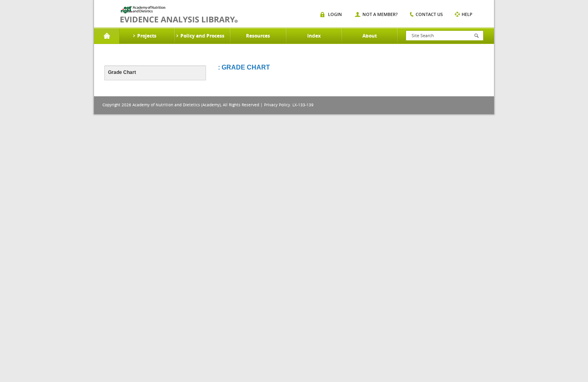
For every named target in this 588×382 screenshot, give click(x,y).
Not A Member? (380, 14)
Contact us (429, 14)
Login (335, 14)
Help (467, 14)
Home (106, 36)
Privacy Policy (277, 104)
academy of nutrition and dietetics (179, 14)
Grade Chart (122, 72)
